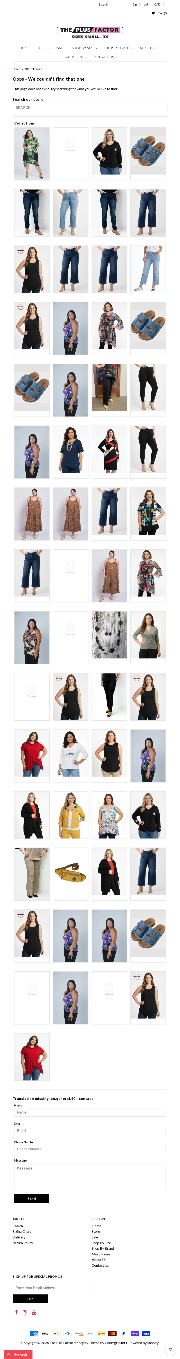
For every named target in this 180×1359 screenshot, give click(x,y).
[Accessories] (32, 387)
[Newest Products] (148, 756)
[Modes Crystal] (70, 753)
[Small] (109, 936)
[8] (148, 325)
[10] (148, 151)
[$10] (32, 154)
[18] (148, 213)
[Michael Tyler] (32, 753)
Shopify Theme (88, 1342)
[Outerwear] (70, 815)
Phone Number (24, 1142)
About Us (74, 57)
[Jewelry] (109, 635)
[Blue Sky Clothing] (70, 514)
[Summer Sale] (148, 933)
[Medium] (148, 696)
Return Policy (23, 1243)
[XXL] (32, 1057)
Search (18, 1226)
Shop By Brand (117, 48)
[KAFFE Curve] (32, 691)
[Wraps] (109, 989)
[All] (70, 390)
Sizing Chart (22, 1231)
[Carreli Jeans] (32, 573)
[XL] (148, 995)
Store (42, 48)
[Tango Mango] (32, 989)
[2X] (32, 325)
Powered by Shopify (143, 1342)
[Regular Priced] (109, 871)
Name (18, 1105)
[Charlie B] (70, 567)
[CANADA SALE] (148, 511)
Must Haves (150, 48)
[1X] (32, 269)
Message (20, 1160)
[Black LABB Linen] (70, 449)
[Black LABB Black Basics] (148, 387)
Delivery (19, 1237)
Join (146, 4)
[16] (109, 213)
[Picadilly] (32, 874)
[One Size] (32, 815)
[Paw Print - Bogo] (148, 815)
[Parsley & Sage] (109, 815)
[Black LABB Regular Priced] (148, 449)
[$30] (109, 151)
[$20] (70, 145)
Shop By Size (83, 48)
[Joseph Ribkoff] (148, 635)
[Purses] (70, 871)
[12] (32, 213)
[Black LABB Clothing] (32, 452)
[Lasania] (109, 696)
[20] (70, 269)
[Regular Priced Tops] (32, 933)
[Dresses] (109, 576)
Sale (61, 48)
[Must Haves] (109, 753)
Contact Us (103, 57)
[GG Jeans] (70, 629)
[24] (148, 269)
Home (25, 48)
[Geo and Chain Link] (32, 638)
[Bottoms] (109, 511)
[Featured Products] (148, 573)
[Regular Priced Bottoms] (148, 871)
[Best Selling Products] (109, 387)
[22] (109, 269)
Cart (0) (162, 13)
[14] (70, 213)
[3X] (70, 328)
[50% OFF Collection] (109, 325)
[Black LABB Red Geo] (109, 449)
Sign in (137, 4)
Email (18, 1123)
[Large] (70, 696)
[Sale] (70, 936)
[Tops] (70, 998)
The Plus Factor (61, 1342)
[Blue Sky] (32, 514)
